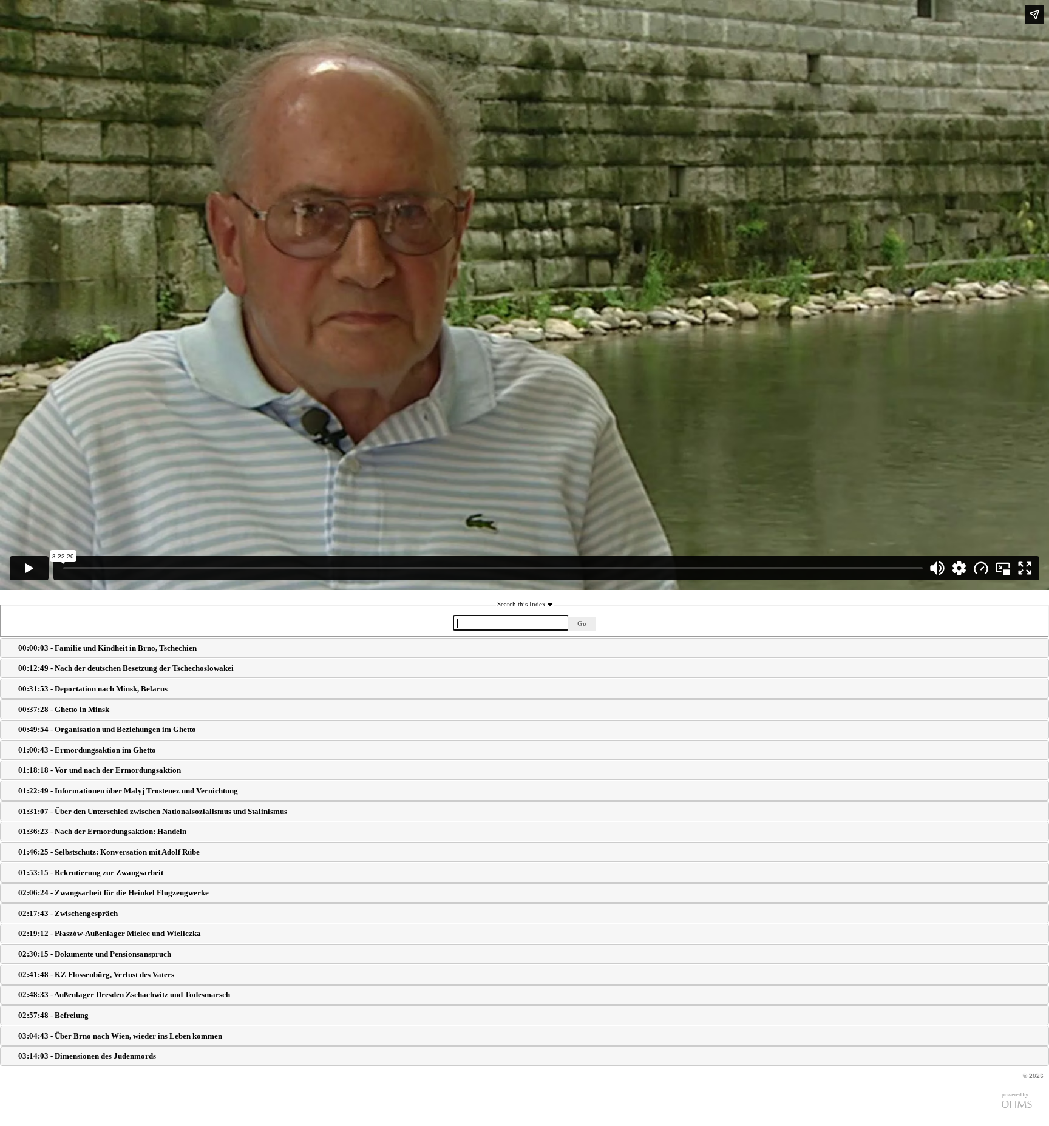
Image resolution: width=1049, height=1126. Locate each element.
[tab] (524, 648)
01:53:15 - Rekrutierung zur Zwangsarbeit (90, 872)
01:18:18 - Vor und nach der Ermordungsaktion (99, 770)
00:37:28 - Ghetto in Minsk (63, 709)
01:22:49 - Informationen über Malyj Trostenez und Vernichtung (128, 790)
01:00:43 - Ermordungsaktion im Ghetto (87, 750)
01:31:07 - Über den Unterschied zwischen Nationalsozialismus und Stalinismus (152, 811)
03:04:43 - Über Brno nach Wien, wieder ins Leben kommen (120, 1035)
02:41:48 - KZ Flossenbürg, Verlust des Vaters (96, 974)
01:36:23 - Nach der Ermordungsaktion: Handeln (102, 831)
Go (581, 623)
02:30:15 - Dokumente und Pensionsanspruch (94, 953)
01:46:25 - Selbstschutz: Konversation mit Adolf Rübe (109, 851)
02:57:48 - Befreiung (53, 1015)
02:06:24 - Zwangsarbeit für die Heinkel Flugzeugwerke (113, 892)
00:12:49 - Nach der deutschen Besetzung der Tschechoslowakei (126, 668)
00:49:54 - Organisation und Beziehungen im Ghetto (107, 729)
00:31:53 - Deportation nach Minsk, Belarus (93, 688)
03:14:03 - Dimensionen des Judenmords (87, 1055)
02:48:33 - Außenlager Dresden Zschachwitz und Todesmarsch (124, 994)
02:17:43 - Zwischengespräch (68, 913)
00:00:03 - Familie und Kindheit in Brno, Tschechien (107, 648)
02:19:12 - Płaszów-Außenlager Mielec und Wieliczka (109, 933)
